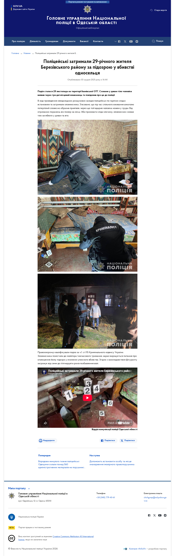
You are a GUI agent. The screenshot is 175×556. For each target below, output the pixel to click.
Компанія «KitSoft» (137, 549)
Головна (15, 53)
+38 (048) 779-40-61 (105, 497)
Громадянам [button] (51, 41)
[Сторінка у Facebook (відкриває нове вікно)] (119, 41)
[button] (19, 488)
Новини (27, 53)
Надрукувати (49, 441)
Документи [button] (69, 41)
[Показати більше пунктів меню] (115, 41)
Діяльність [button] (35, 41)
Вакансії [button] (84, 41)
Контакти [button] (98, 41)
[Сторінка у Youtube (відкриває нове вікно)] (131, 41)
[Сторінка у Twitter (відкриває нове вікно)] (125, 41)
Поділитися (110, 441)
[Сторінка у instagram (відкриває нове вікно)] (136, 41)
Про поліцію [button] (18, 41)
